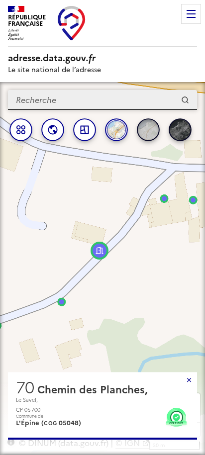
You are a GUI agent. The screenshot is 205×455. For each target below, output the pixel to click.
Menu (191, 14)
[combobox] (102, 100)
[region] (102, 268)
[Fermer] (189, 380)
